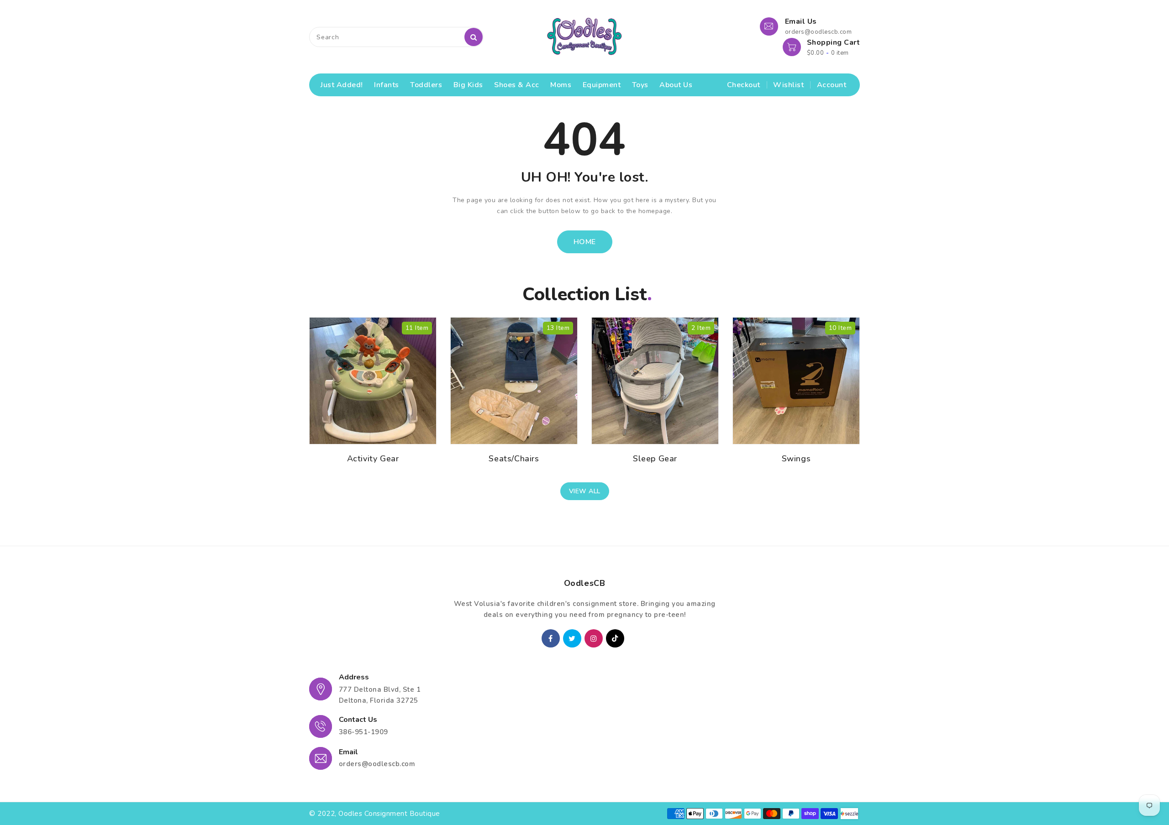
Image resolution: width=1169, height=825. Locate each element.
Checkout (743, 85)
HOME (585, 242)
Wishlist (788, 85)
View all (584, 491)
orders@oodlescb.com (377, 763)
